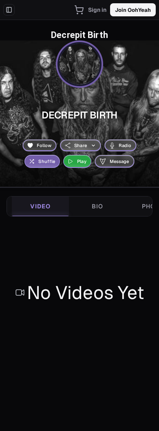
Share (80, 145)
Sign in (97, 9)
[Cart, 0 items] (79, 10)
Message (119, 161)
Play (81, 161)
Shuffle (46, 161)
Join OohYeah (133, 10)
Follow (44, 145)
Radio (125, 145)
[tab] (40, 206)
